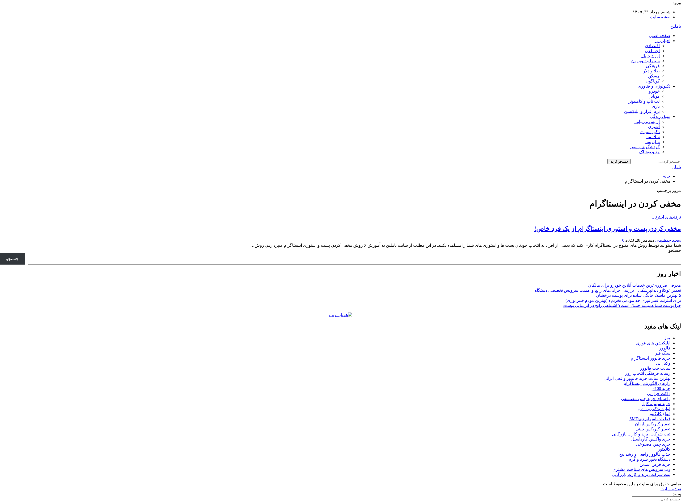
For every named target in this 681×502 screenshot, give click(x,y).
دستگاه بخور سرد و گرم (649, 459)
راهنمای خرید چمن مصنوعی (645, 398)
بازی (656, 106)
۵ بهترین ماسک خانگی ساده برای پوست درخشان (638, 295)
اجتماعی (652, 50)
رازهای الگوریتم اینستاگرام (647, 383)
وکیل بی (663, 363)
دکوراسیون (650, 131)
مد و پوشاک (649, 152)
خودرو (654, 91)
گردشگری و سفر (644, 147)
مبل (666, 338)
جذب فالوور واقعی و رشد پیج (644, 454)
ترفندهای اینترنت (666, 217)
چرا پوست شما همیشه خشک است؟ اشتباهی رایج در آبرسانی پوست (622, 305)
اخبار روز (662, 40)
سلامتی (653, 136)
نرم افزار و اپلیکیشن (642, 111)
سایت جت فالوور (655, 368)
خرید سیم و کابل (655, 403)
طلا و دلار (651, 71)
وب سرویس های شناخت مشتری (641, 469)
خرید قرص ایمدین (655, 464)
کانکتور (664, 449)
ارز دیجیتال (650, 56)
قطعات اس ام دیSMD (649, 419)
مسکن (654, 76)
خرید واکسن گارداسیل (650, 439)
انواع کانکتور (659, 414)
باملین (675, 26)
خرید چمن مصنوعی (653, 444)
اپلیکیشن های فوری (653, 343)
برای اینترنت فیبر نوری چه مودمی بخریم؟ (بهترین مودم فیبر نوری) (623, 300)
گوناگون (653, 81)
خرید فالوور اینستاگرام (650, 358)
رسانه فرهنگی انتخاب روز (647, 373)
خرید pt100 (660, 388)
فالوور (664, 348)
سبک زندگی (660, 116)
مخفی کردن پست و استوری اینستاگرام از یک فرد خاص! (607, 228)
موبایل (654, 96)
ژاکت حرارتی (658, 393)
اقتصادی (652, 45)
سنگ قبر (662, 353)
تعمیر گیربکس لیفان (652, 424)
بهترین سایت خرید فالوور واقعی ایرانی (637, 378)
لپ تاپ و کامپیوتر (644, 101)
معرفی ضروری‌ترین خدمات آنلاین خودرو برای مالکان (634, 285)
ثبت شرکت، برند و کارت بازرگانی (641, 434)
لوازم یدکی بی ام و (654, 408)
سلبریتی (652, 141)
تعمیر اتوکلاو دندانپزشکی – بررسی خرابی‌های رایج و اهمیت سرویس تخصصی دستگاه (608, 290)
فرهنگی (653, 66)
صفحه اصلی (659, 35)
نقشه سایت (660, 17)
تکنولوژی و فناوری (654, 86)
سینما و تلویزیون (645, 61)
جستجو (674, 250)
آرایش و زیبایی (647, 121)
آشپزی (654, 126)
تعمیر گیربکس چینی (653, 429)
